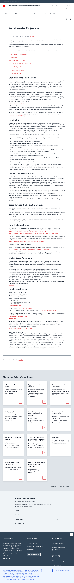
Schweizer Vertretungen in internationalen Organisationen (59, 549)
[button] (5, 14)
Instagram (32, 546)
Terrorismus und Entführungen (17, 116)
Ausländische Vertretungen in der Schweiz (20, 328)
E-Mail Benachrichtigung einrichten (37, 36)
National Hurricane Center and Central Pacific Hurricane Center (26, 241)
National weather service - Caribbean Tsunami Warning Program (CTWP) (29, 232)
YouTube (40, 546)
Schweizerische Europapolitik (60, 561)
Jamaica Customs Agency (25, 308)
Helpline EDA (12, 318)
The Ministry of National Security (18, 103)
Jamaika (21, 360)
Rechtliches (32, 579)
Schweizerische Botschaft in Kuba (18, 316)
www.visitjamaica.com (15, 305)
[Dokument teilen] (70, 18)
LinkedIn (31, 549)
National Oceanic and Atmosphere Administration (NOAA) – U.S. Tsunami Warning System (33, 233)
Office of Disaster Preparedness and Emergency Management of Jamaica (29, 249)
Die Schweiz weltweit (58, 543)
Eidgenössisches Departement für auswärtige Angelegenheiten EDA (25, 6)
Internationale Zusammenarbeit (56, 556)
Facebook (31, 543)
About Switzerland (57, 565)
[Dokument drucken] (66, 18)
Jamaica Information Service (48, 310)
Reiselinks (11, 285)
